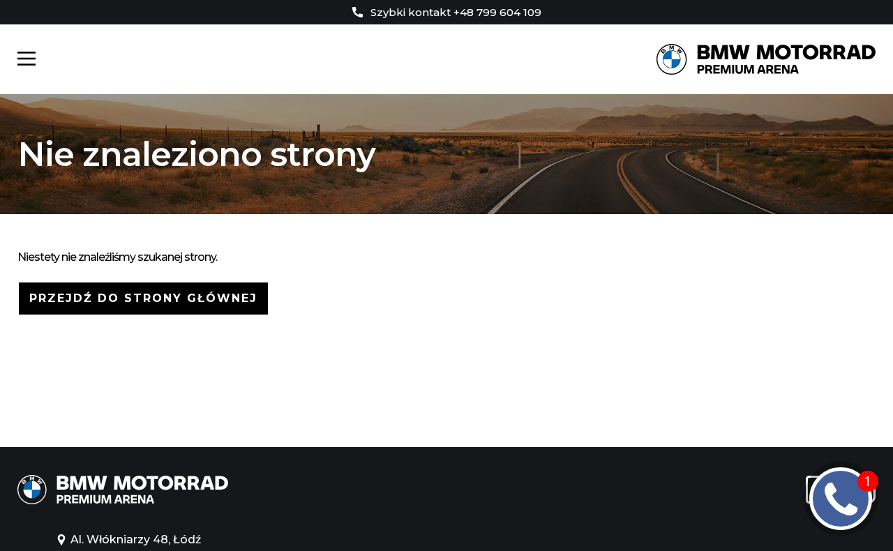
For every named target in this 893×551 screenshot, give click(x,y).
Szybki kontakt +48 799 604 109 (454, 12)
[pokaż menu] (26, 60)
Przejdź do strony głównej (143, 298)
